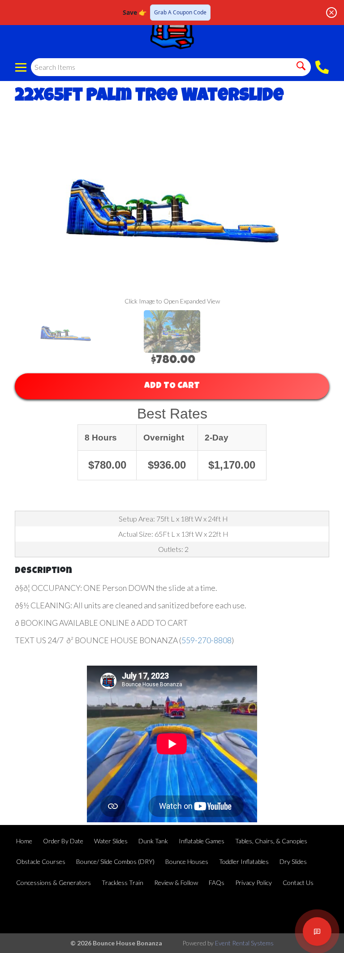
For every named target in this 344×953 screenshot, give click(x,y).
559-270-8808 (206, 640)
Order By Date (63, 841)
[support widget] (317, 931)
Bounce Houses (186, 861)
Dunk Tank (153, 841)
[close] (331, 12)
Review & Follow (176, 882)
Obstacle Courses (40, 861)
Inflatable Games (201, 841)
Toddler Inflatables (244, 861)
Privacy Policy (253, 882)
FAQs (216, 882)
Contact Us (298, 882)
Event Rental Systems (244, 943)
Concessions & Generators (53, 882)
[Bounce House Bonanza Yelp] (295, 911)
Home (24, 841)
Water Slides (111, 841)
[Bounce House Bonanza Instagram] (319, 911)
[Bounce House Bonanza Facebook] (271, 911)
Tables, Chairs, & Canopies (271, 841)
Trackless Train (122, 882)
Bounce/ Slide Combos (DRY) (115, 861)
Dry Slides (293, 861)
